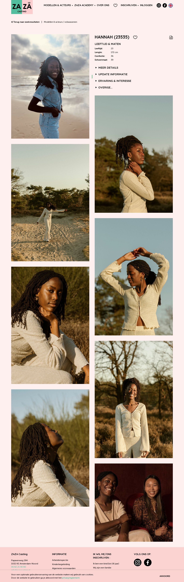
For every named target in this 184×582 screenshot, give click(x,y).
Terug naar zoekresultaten (26, 21)
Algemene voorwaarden (63, 568)
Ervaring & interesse (114, 81)
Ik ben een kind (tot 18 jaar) (106, 563)
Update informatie (112, 74)
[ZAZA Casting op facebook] (148, 562)
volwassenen (71, 21)
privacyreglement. (71, 577)
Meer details (108, 67)
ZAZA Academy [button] (83, 5)
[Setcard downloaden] (171, 37)
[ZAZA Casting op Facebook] (165, 5)
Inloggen (146, 5)
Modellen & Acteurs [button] (57, 5)
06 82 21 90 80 (18, 566)
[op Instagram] (159, 5)
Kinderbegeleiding (61, 564)
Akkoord (165, 576)
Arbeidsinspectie (60, 560)
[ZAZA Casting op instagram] (137, 562)
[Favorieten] (115, 5)
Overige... (105, 87)
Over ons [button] (103, 5)
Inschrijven (129, 5)
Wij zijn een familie (102, 567)
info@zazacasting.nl (20, 570)
